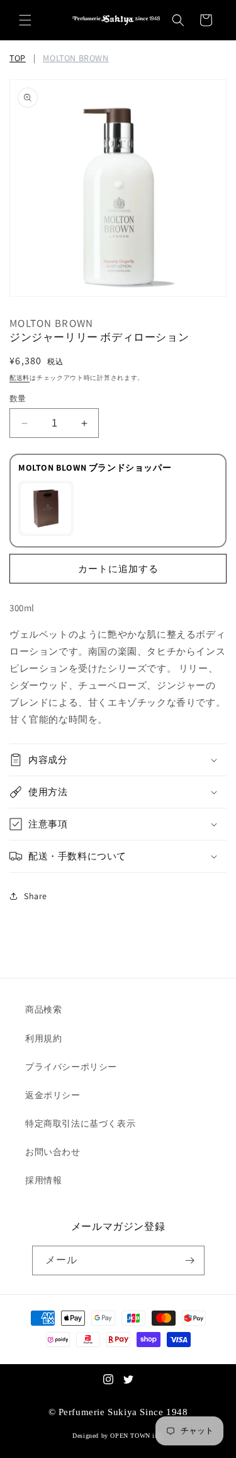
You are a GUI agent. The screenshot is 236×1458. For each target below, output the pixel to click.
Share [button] (35, 896)
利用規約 (43, 1038)
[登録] (190, 1260)
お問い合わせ (53, 1151)
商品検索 (43, 1009)
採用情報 (43, 1180)
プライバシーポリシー (71, 1066)
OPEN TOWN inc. (136, 1435)
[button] (25, 20)
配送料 (19, 378)
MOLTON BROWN (75, 58)
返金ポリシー (53, 1095)
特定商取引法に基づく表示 (80, 1123)
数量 (17, 398)
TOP (17, 58)
